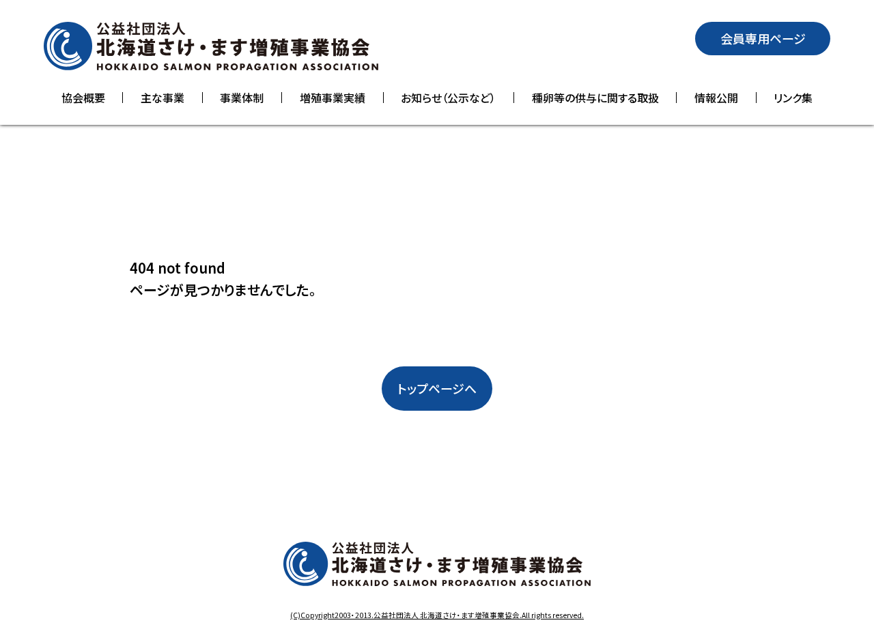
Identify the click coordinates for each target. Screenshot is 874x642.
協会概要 (83, 97)
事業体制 (242, 97)
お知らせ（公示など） (448, 97)
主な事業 (162, 97)
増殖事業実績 (332, 97)
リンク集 (793, 97)
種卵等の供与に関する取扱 (595, 97)
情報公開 (716, 97)
